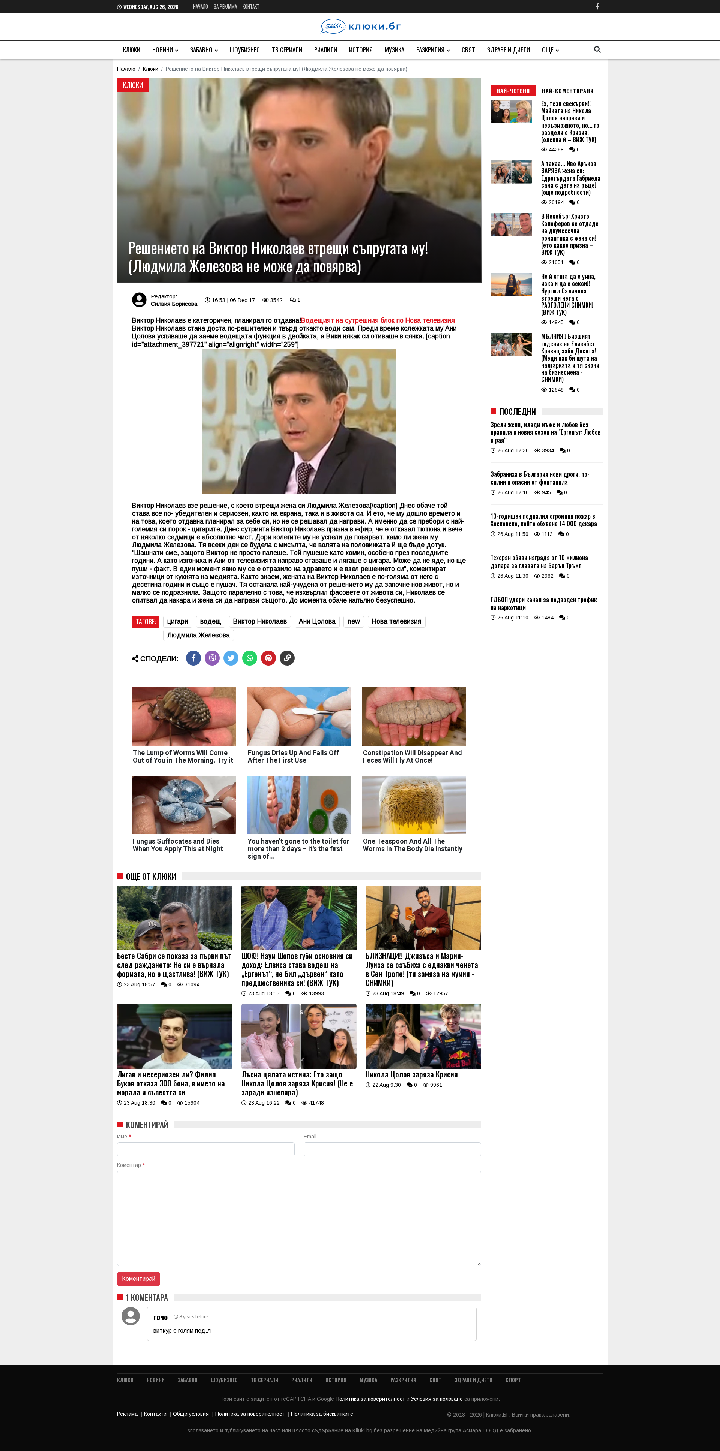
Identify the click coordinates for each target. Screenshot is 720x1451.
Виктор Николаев (260, 621)
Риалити (325, 49)
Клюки (131, 49)
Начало (200, 6)
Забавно (201, 49)
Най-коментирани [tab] (568, 90)
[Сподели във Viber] (212, 658)
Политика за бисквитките (322, 1414)
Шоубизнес (245, 49)
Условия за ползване (437, 1399)
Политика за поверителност (371, 1399)
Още (548, 49)
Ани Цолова (317, 621)
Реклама (127, 1414)
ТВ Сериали (287, 49)
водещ (210, 621)
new (354, 621)
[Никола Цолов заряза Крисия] (423, 1067)
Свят (468, 49)
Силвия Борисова (174, 304)
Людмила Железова (198, 635)
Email (310, 1136)
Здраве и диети (508, 49)
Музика (394, 49)
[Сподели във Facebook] (193, 658)
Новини (162, 49)
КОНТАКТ (251, 6)
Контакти (155, 1414)
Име (124, 1136)
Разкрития (430, 49)
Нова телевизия (397, 621)
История (361, 49)
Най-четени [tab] (513, 90)
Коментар (131, 1165)
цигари (177, 621)
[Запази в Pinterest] (268, 658)
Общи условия (191, 1414)
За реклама (225, 6)
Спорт (513, 1380)
